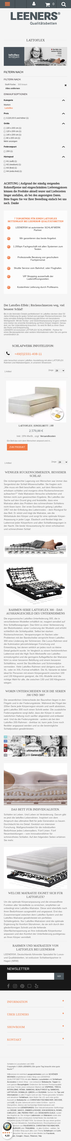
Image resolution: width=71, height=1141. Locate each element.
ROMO (59, 1110)
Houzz (26, 1136)
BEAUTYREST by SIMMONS (47, 1090)
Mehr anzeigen (10, 141)
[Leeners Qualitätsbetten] (35, 18)
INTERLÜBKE (12, 1090)
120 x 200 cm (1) (13, 131)
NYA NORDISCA (48, 1110)
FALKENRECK (29, 1126)
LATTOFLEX (12, 1092)
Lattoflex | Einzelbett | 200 (36, 425)
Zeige (50, 370)
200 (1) (9, 151)
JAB (19, 1113)
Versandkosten (48, 436)
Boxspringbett (23, 1084)
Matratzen (48, 1115)
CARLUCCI (11, 1113)
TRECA (57, 1087)
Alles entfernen (12, 88)
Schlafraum (23, 1097)
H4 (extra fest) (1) (14, 171)
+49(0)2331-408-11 (28, 354)
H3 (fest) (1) (11, 168)
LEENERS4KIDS (27, 1108)
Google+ (19, 1136)
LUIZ (13, 1103)
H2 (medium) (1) (13, 164)
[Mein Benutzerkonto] (34, 3)
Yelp (40, 1136)
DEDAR (13, 1110)
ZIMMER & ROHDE (33, 1110)
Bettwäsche (46, 1082)
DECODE (58, 1100)
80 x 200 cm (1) (13, 138)
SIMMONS (30, 1090)
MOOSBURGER (13, 1128)
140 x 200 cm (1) (13, 135)
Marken (7, 105)
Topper (55, 1082)
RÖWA (22, 1090)
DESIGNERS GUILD (46, 1113)
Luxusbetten (44, 1079)
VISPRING (49, 1087)
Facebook (50, 1133)
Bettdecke (11, 1118)
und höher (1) (17, 118)
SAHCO (21, 1110)
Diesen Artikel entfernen (66, 85)
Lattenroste (35, 1115)
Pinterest (33, 1136)
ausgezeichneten (35, 1074)
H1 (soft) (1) (11, 161)
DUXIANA (42, 1092)
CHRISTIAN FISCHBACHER (41, 1100)
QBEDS (31, 1092)
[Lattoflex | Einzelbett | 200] (36, 401)
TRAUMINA (30, 1128)
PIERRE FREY (27, 1113)
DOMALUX (22, 1092)
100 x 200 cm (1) (13, 128)
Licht (59, 1131)
